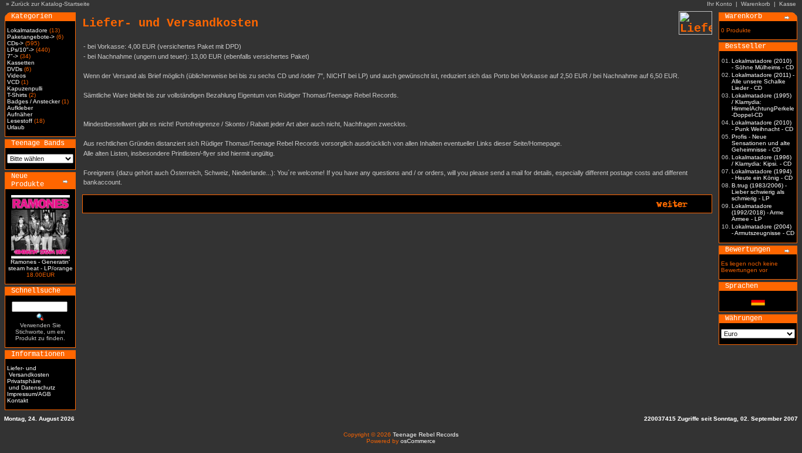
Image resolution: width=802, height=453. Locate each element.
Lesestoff (19, 121)
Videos (16, 75)
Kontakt (17, 400)
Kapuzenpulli (24, 88)
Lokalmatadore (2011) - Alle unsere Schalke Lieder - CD (763, 81)
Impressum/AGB (29, 394)
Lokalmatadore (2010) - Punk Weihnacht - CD (762, 125)
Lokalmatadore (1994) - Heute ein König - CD (762, 174)
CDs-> (15, 43)
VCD (13, 82)
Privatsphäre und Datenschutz (31, 384)
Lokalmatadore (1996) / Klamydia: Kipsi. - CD (761, 160)
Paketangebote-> (31, 36)
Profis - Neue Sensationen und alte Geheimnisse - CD (761, 143)
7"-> (12, 56)
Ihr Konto (719, 4)
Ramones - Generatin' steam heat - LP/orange (40, 265)
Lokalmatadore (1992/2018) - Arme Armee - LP (758, 212)
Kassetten (21, 62)
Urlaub (16, 127)
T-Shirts (17, 95)
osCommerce (418, 441)
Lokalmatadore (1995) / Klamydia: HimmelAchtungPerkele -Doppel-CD (763, 105)
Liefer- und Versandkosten (28, 371)
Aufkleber (20, 108)
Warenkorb (755, 4)
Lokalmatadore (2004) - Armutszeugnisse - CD (763, 229)
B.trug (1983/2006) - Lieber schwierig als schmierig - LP (759, 192)
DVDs (14, 69)
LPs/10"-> (20, 49)
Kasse (787, 4)
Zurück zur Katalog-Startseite (50, 4)
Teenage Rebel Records (426, 434)
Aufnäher (19, 114)
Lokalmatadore (27, 30)
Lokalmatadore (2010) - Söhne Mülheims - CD (763, 64)
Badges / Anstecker (33, 101)
